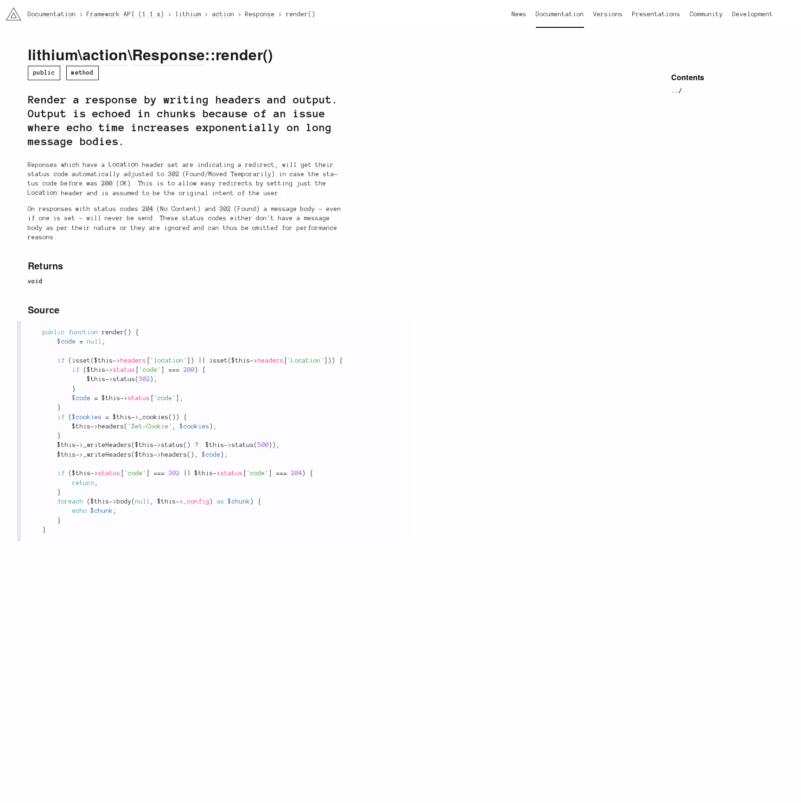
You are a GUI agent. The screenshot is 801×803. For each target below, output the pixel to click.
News (519, 14)
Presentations (656, 14)
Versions (608, 14)
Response (168, 54)
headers (133, 360)
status (124, 370)
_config (197, 501)
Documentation (560, 14)
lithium (53, 54)
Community (706, 14)
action (105, 54)
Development (752, 14)
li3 (10, 11)
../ (676, 91)
